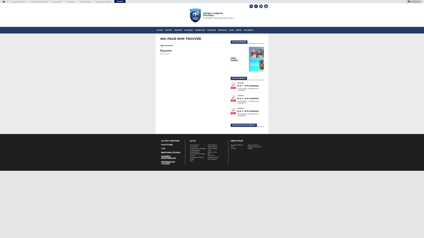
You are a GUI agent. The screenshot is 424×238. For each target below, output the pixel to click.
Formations (200, 30)
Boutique (70, 2)
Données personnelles (168, 157)
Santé (209, 150)
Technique (211, 30)
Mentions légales (170, 152)
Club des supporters (39, 2)
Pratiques (188, 30)
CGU (163, 149)
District (168, 30)
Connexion (415, 2)
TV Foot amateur (212, 148)
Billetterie (57, 2)
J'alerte (119, 1)
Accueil (160, 30)
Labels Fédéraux (212, 145)
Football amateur (195, 150)
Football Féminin (195, 152)
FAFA (191, 161)
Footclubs (167, 145)
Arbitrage (222, 30)
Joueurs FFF (211, 155)
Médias (239, 30)
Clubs (231, 30)
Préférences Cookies (168, 163)
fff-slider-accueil (164, 54)
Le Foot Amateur (170, 141)
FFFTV (209, 154)
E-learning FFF (194, 147)
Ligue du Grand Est (253, 145)
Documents (248, 30)
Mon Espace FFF (194, 145)
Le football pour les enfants (198, 148)
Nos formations (212, 159)
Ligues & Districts (18, 2)
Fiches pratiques (212, 147)
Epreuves (178, 30)
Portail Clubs (85, 2)
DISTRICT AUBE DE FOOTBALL (213, 14)
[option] (247, 59)
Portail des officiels (103, 2)
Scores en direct (212, 152)
